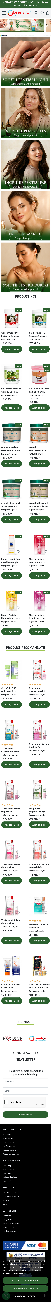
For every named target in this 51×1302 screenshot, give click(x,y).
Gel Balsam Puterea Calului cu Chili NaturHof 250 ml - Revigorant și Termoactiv (39, 390)
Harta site (7, 1200)
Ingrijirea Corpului (9, 395)
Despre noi (7, 1134)
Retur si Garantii (9, 1169)
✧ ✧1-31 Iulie (20, 2)
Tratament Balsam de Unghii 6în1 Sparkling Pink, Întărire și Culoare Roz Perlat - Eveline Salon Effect (11, 922)
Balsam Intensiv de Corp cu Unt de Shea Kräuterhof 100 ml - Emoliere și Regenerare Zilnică (11, 390)
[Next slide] (44, 1038)
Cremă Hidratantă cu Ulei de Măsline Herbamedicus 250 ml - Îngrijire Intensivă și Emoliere (38, 505)
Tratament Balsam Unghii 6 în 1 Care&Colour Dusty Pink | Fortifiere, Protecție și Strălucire (11, 810)
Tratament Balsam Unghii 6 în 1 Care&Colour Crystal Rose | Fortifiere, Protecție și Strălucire (39, 746)
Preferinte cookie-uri (25, 1296)
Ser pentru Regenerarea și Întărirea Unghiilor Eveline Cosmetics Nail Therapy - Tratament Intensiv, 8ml (39, 810)
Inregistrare (8, 1219)
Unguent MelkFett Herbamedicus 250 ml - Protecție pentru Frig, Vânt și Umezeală (11, 449)
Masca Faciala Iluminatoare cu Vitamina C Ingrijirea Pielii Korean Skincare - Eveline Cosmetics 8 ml (11, 617)
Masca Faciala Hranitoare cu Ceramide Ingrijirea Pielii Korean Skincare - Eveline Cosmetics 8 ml (39, 617)
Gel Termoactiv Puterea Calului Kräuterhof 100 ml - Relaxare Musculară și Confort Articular (39, 334)
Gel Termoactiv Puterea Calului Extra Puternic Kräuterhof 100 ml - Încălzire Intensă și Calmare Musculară (11, 334)
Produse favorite (10, 1231)
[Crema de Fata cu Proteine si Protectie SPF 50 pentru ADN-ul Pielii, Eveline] (11, 966)
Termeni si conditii (10, 1142)
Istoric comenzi (9, 1227)
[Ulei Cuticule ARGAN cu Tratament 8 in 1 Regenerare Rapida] (39, 966)
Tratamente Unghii (37, 694)
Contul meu (7, 1215)
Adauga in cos (12, 349)
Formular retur (9, 1138)
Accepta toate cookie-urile (25, 1280)
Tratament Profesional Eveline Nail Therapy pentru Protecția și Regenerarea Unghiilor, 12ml (11, 750)
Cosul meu (7, 1173)
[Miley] (39, 1043)
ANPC (5, 1204)
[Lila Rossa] (12, 1043)
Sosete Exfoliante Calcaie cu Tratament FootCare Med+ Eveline (38, 926)
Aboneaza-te (25, 1114)
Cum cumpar (8, 1165)
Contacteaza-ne (9, 1192)
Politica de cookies (30, 1267)
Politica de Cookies (11, 1154)
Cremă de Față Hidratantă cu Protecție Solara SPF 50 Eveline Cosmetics (10, 690)
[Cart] (47, 13)
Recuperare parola (11, 1223)
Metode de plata (10, 1177)
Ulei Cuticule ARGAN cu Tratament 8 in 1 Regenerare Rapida (39, 986)
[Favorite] (42, 13)
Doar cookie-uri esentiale (25, 1288)
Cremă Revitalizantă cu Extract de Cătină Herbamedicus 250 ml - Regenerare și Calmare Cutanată (38, 449)
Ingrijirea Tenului (36, 565)
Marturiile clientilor (10, 1150)
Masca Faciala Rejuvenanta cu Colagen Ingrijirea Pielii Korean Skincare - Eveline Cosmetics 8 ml (38, 561)
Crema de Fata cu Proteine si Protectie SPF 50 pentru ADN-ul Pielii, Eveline (10, 986)
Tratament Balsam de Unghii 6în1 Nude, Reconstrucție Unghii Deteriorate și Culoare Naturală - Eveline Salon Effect (39, 866)
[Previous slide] (4, 25)
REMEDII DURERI (8, 339)
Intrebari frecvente (11, 1196)
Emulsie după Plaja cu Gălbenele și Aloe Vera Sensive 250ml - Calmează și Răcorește (11, 561)
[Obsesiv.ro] (20, 13)
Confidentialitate (10, 1146)
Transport (7, 1181)
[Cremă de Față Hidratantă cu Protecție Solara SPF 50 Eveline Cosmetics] (11, 670)
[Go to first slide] (46, 25)
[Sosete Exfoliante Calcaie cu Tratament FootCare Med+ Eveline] (39, 906)
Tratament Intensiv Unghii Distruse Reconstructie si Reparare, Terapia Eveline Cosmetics (38, 690)
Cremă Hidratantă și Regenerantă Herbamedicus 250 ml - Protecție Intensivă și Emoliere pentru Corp (10, 505)
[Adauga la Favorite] (18, 325)
